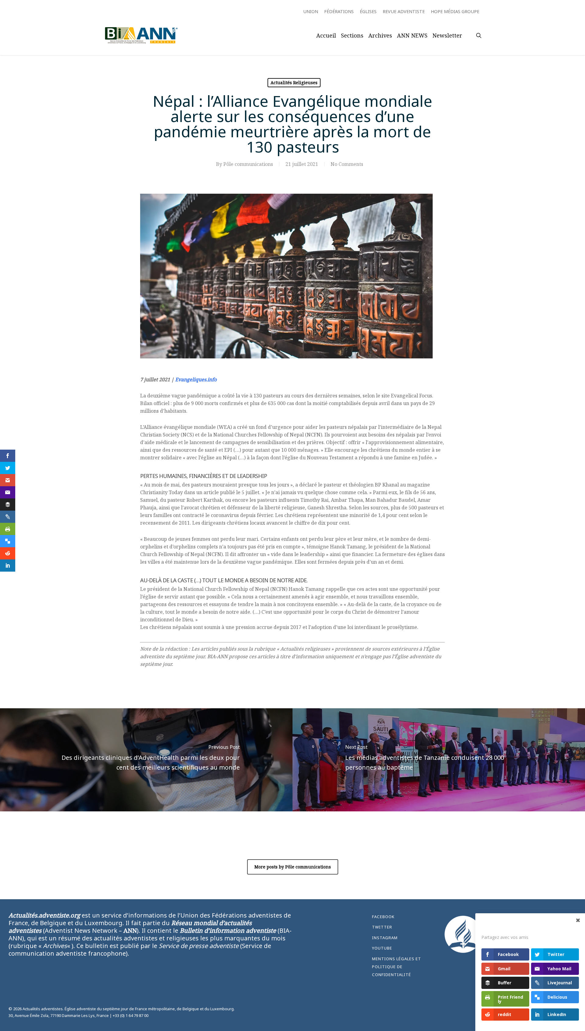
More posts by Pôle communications (292, 867)
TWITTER (382, 927)
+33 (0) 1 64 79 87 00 (130, 1015)
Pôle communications (248, 164)
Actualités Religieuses (294, 82)
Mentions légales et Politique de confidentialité (396, 967)
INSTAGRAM (385, 937)
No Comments (347, 164)
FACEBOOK (383, 916)
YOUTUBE (382, 948)
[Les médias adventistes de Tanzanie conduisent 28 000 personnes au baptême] (438, 759)
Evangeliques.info (196, 379)
